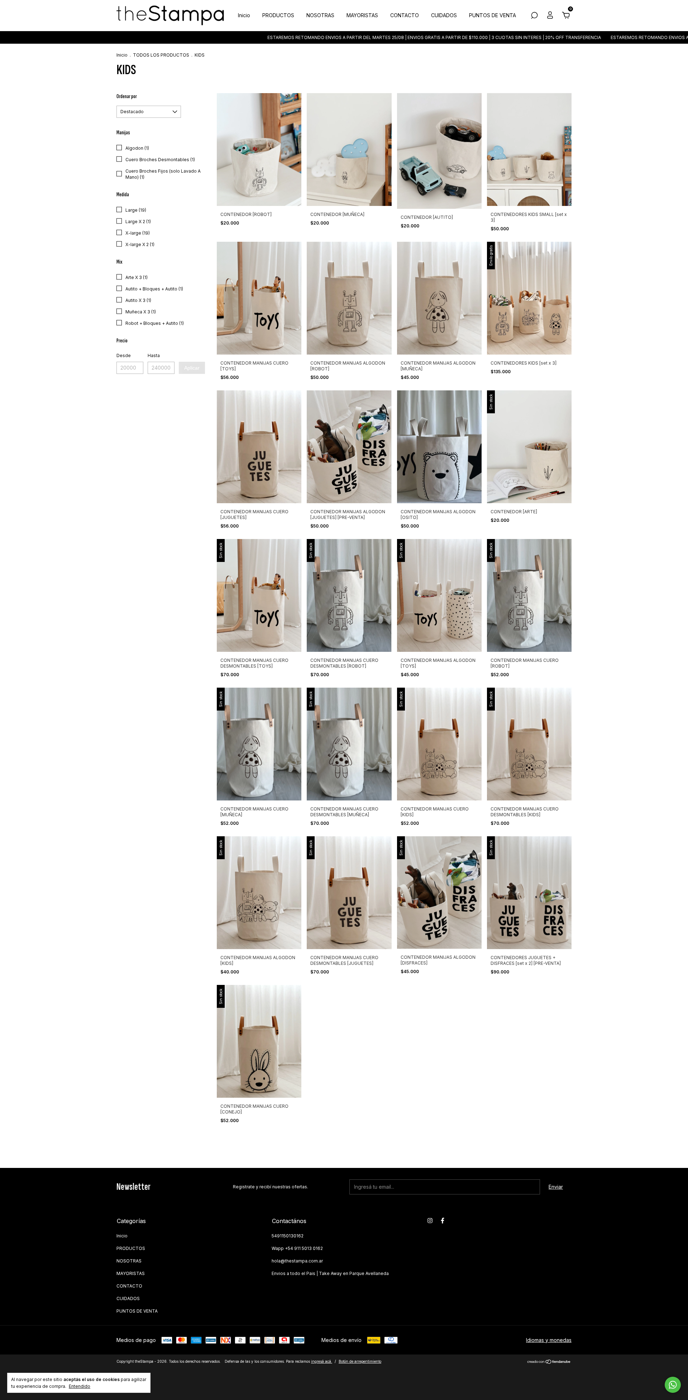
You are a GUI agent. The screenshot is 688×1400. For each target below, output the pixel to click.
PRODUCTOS (278, 15)
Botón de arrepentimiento (360, 1361)
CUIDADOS (444, 15)
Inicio (244, 15)
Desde (123, 355)
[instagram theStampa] (430, 1220)
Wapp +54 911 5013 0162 (297, 1248)
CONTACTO (404, 15)
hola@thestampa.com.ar (297, 1261)
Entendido (79, 1386)
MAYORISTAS (362, 15)
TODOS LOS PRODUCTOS (161, 55)
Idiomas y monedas (549, 1340)
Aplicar (192, 368)
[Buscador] (534, 16)
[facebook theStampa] (442, 1220)
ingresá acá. (321, 1361)
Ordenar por (126, 96)
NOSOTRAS (320, 15)
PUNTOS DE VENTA (492, 15)
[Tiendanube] (549, 1362)
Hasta (154, 355)
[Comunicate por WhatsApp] (673, 1385)
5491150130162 (288, 1235)
